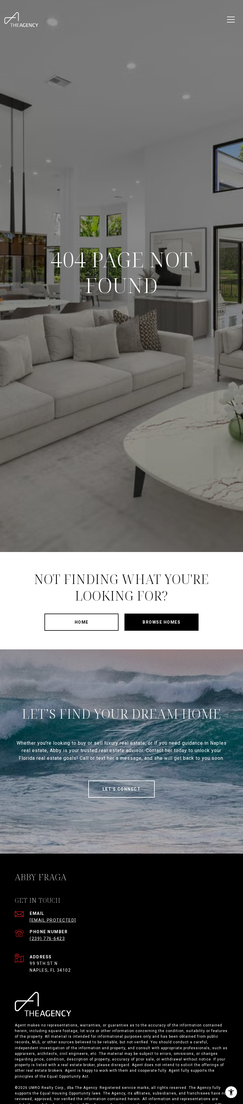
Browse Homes (161, 622)
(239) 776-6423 (47, 938)
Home (82, 622)
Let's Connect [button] (122, 789)
